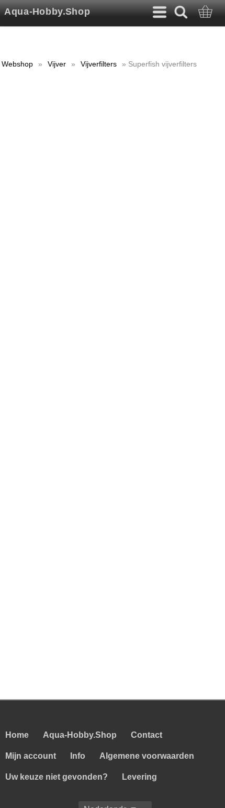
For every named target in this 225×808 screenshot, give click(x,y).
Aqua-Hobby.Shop (47, 11)
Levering (139, 776)
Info (77, 755)
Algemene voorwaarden (146, 755)
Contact (146, 734)
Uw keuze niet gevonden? (56, 776)
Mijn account (30, 755)
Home (17, 734)
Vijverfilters (99, 64)
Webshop (17, 64)
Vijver (57, 64)
